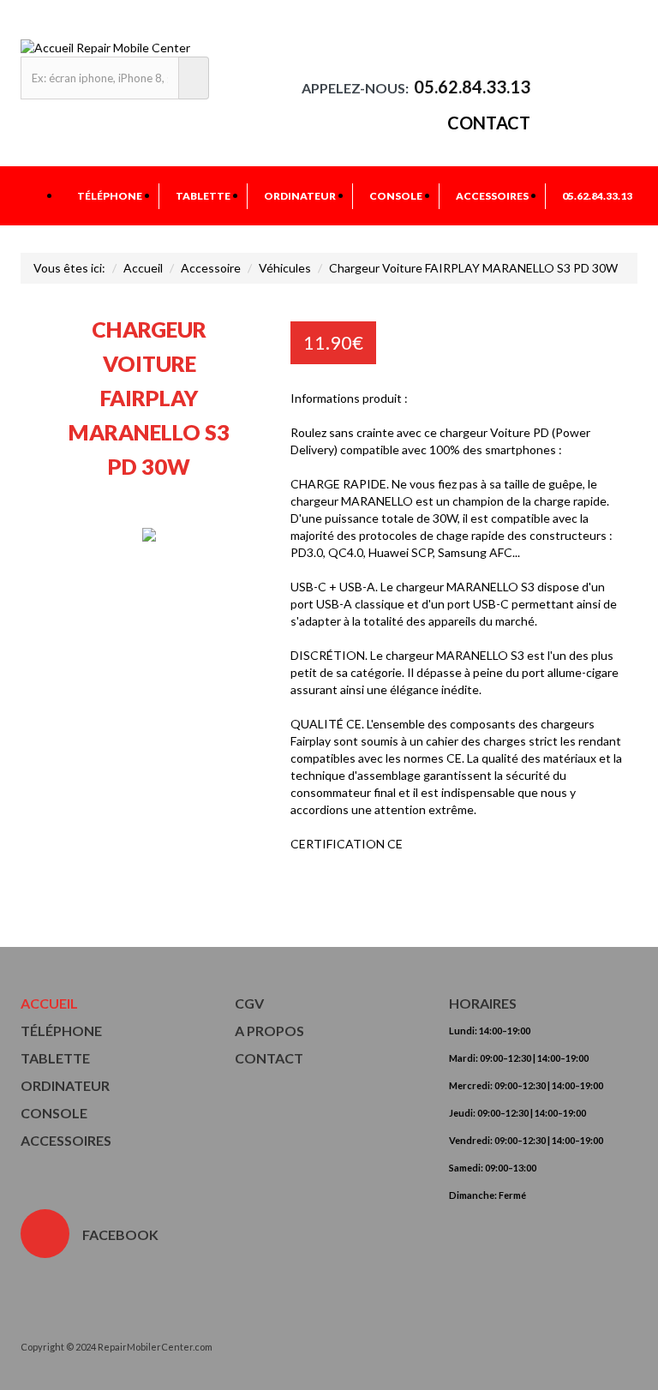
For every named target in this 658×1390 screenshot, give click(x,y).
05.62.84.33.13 (597, 195)
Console (395, 195)
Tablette (203, 195)
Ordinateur (300, 195)
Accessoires (492, 195)
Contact (488, 122)
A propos (269, 1030)
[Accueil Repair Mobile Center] (105, 48)
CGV (249, 1003)
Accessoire (211, 268)
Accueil (143, 268)
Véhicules (285, 268)
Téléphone (109, 195)
